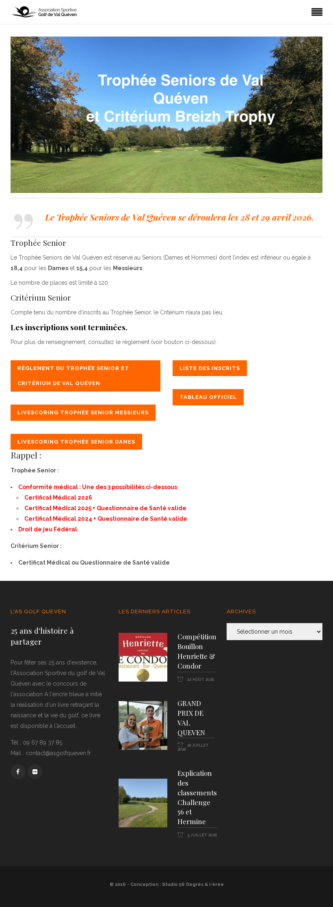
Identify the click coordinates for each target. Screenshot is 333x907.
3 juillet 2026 (201, 835)
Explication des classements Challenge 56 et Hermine (197, 797)
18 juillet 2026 (193, 747)
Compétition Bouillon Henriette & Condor (196, 651)
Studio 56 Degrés (182, 884)
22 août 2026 (200, 679)
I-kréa (216, 884)
